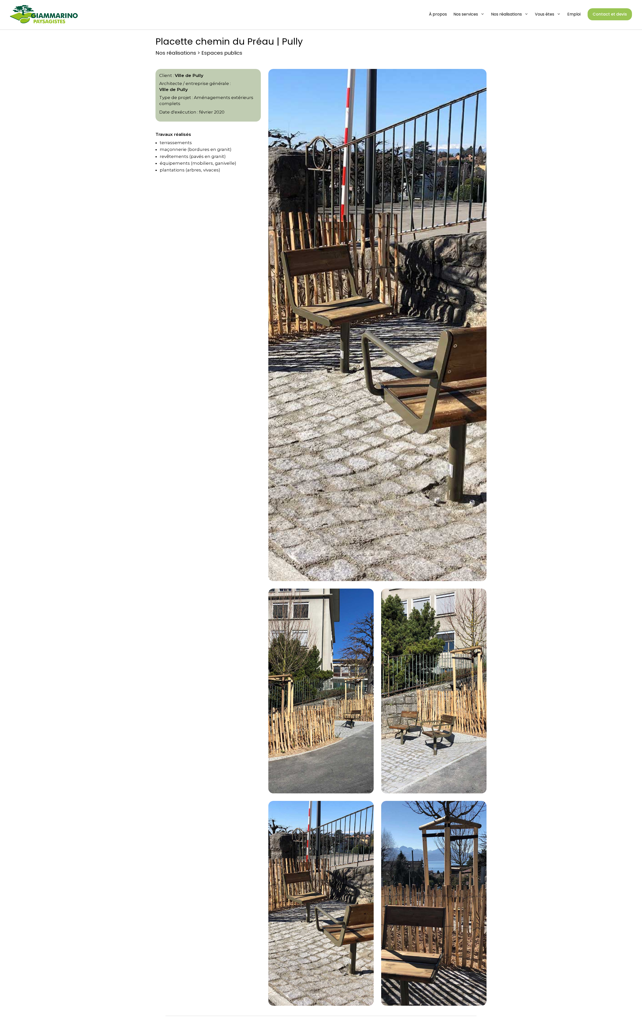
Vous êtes (544, 14)
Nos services (465, 14)
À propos (438, 14)
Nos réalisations (506, 14)
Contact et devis (610, 14)
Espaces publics (221, 52)
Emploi (574, 14)
